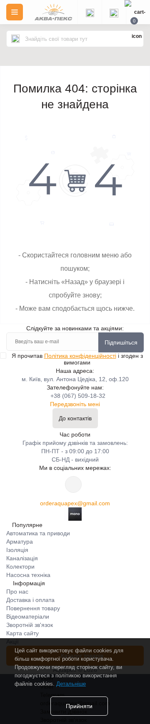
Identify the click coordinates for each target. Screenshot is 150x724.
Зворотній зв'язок (29, 625)
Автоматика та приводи (38, 533)
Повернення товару (33, 608)
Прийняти (79, 706)
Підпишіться (121, 342)
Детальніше (71, 684)
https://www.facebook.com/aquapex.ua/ (73, 484)
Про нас (17, 591)
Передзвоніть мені (75, 404)
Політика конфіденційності (80, 355)
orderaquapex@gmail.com (75, 503)
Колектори (20, 566)
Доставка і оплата (30, 600)
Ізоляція (17, 550)
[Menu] (14, 12)
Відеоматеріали (27, 616)
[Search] (15, 38)
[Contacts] (114, 12)
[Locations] (90, 12)
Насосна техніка (28, 575)
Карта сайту (22, 633)
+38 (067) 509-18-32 (77, 395)
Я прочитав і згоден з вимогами (77, 359)
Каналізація (22, 558)
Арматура (19, 541)
